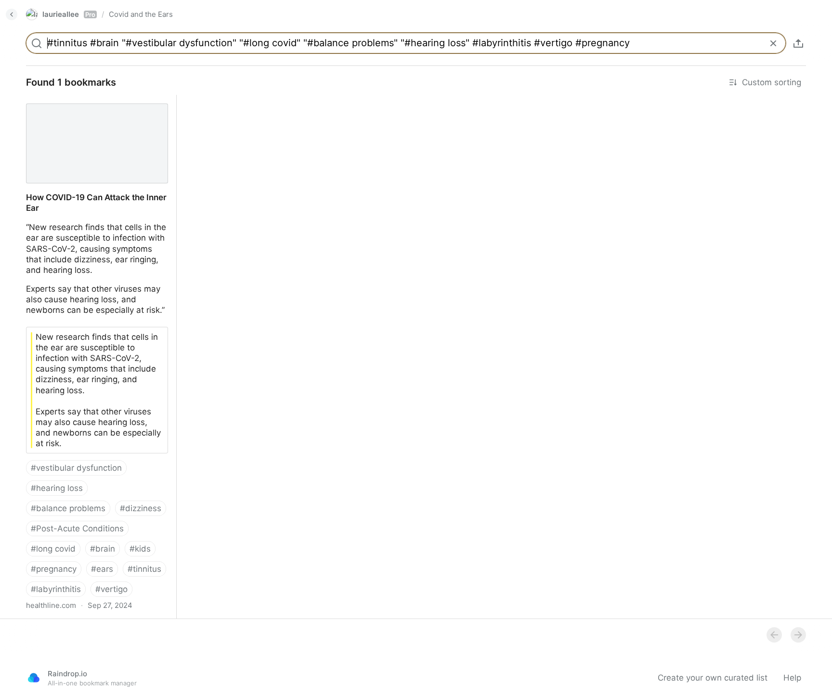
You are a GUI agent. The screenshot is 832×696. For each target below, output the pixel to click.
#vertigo (111, 589)
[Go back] (11, 14)
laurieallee (68, 14)
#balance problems (68, 508)
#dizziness (140, 508)
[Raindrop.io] (33, 677)
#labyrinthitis (56, 589)
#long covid (53, 549)
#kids (140, 549)
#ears (102, 569)
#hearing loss (57, 488)
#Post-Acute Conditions (77, 528)
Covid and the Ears (141, 14)
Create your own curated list (712, 678)
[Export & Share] (798, 43)
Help (792, 678)
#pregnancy (54, 569)
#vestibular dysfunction (76, 468)
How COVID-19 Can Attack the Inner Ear (94, 100)
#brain (102, 549)
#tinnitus (144, 569)
